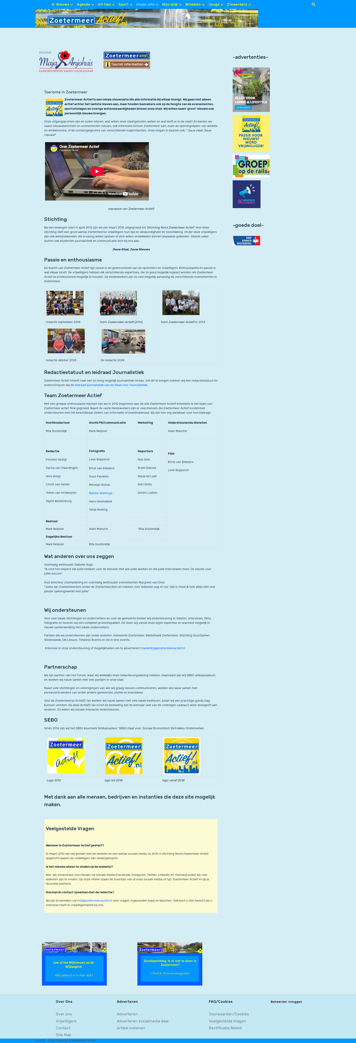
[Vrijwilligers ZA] (251, 133)
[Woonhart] (251, 89)
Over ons (64, 1014)
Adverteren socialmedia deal (143, 1021)
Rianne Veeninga (100, 493)
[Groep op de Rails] (251, 166)
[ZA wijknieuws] (74, 964)
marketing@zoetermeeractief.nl (163, 648)
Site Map (63, 1035)
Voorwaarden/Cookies (229, 1014)
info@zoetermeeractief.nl (94, 901)
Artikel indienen (131, 1028)
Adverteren (127, 1014)
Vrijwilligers (66, 1021)
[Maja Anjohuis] (66, 61)
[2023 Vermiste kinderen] (247, 194)
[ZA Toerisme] (127, 60)
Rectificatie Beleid (225, 1028)
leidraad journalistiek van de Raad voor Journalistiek (111, 385)
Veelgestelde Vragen (227, 1021)
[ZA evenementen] (169, 964)
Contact (63, 1028)
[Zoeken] (313, 4)
